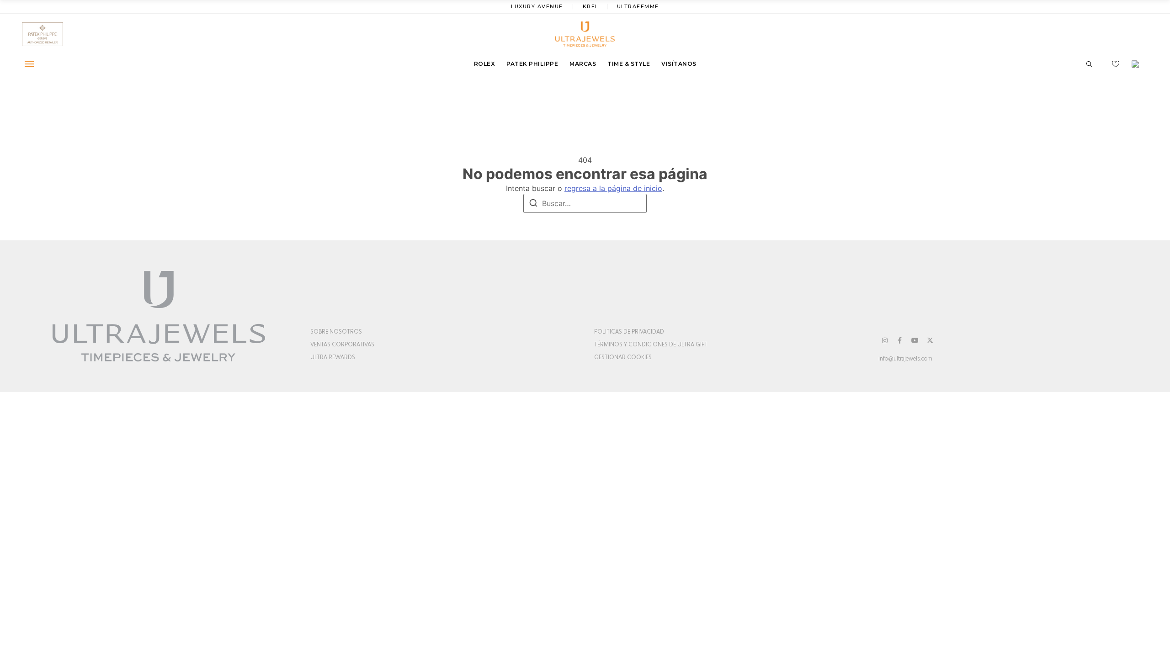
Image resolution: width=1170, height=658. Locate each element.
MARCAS (582, 63)
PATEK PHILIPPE (532, 63)
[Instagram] (884, 340)
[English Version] (1138, 64)
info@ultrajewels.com (905, 359)
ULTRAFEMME (638, 6)
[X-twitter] (930, 340)
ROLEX (484, 63)
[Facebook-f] (899, 340)
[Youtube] (915, 340)
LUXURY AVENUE (537, 6)
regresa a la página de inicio (613, 188)
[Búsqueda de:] (585, 203)
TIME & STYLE (628, 63)
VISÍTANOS (679, 63)
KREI (590, 6)
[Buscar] (533, 204)
